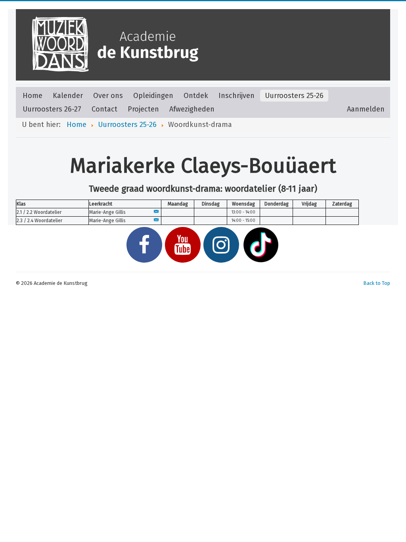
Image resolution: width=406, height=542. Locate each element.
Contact (104, 109)
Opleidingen (153, 95)
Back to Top (376, 283)
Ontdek (196, 95)
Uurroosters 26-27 (52, 109)
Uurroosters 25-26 (294, 95)
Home (32, 95)
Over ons (108, 95)
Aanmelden (366, 109)
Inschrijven (236, 95)
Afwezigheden (191, 109)
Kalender (68, 95)
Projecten (143, 109)
